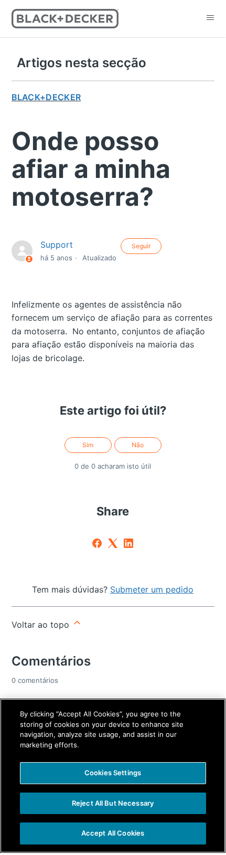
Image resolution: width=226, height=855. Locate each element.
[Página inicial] (65, 18)
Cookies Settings (112, 772)
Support (56, 244)
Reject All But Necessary (113, 803)
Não (138, 445)
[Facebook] (97, 543)
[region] (112, 776)
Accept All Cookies (112, 833)
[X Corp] (112, 543)
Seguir (141, 246)
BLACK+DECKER (46, 97)
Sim (87, 445)
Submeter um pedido (151, 589)
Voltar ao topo (42, 624)
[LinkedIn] (128, 543)
